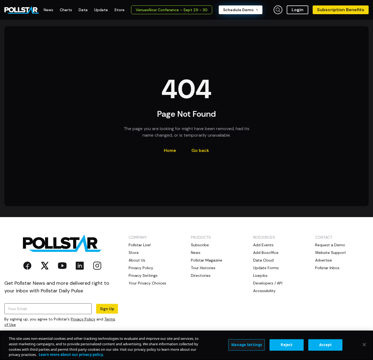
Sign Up (107, 308)
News (195, 252)
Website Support (330, 252)
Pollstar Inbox (327, 267)
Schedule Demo (238, 9)
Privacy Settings (143, 275)
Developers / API (267, 283)
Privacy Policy (83, 319)
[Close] (364, 344)
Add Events (263, 244)
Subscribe (200, 244)
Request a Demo (330, 244)
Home (170, 150)
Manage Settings (246, 344)
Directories (201, 275)
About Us (137, 260)
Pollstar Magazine (206, 260)
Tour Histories (203, 267)
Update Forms (266, 267)
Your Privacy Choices (147, 283)
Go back (200, 150)
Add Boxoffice (266, 252)
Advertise (323, 260)
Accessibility (264, 290)
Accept (325, 344)
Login (297, 10)
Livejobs (260, 275)
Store (134, 252)
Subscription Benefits (340, 10)
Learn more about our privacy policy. (71, 354)
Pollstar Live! (140, 244)
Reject (286, 344)
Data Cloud (263, 260)
